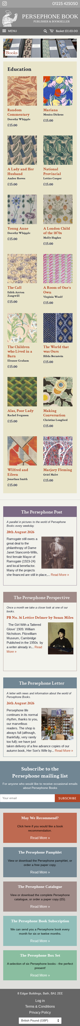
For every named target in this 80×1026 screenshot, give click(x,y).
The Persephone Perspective (42, 598)
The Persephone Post (41, 512)
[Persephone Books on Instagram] (4, 4)
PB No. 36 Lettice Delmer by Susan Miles (40, 617)
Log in (40, 1001)
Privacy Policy (40, 1012)
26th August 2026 (20, 703)
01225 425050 (65, 3)
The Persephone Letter (41, 683)
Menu (12, 31)
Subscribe (67, 798)
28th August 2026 (20, 532)
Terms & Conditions (40, 1006)
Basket (66, 31)
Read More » (60, 574)
